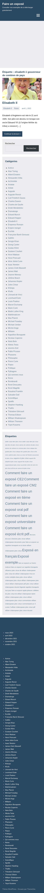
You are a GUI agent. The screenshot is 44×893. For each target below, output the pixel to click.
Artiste (10, 188)
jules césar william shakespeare (24, 580)
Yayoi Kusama (14, 425)
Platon (10, 365)
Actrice (11, 168)
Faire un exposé (13, 3)
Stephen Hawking (15, 405)
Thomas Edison (14, 415)
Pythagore (12, 371)
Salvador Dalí (13, 395)
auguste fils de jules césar (25, 461)
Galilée (11, 238)
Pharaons (12, 355)
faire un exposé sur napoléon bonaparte (24, 567)
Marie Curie (13, 308)
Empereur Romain (15, 225)
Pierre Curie (13, 361)
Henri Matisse (13, 255)
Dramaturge (13, 211)
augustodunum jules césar (12, 465)
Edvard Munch (14, 215)
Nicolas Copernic (15, 338)
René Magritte (14, 388)
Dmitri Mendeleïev (15, 208)
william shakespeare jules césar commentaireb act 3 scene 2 (20, 604)
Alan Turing (13, 171)
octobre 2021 (10, 644)
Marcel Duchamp (15, 305)
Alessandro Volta (15, 178)
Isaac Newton (13, 265)
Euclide (11, 231)
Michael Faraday (15, 321)
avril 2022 (8, 636)
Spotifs (11, 401)
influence (8, 570)
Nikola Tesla (13, 345)
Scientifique (13, 398)
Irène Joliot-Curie (15, 261)
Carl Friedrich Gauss (16, 198)
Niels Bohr (12, 341)
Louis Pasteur (13, 301)
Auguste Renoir (14, 195)
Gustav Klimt (13, 248)
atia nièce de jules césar (12, 445)
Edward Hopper (14, 218)
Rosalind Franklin (15, 391)
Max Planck (13, 318)
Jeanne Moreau (14, 275)
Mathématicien (14, 315)
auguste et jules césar (21, 458)
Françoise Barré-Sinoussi (18, 235)
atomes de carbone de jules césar (29, 445)
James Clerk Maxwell (17, 268)
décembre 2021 (11, 638)
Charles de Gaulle (15, 205)
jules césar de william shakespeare (23, 570)
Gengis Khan (13, 241)
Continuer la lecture (11, 134)
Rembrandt (12, 381)
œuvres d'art (13, 348)
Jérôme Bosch (14, 278)
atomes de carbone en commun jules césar (17, 448)
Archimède (12, 181)
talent (33, 594)
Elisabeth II (9, 102)
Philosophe (12, 358)
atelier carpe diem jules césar (13, 441)
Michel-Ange (13, 328)
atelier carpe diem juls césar (30, 441)
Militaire (11, 331)
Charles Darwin (14, 201)
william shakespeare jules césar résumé (18, 610)
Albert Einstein (14, 175)
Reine (16, 108)
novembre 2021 (11, 641)
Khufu (10, 291)
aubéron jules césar (14, 455)
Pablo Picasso (14, 351)
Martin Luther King (15, 311)
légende (22, 587)
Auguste (11, 191)
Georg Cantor (13, 245)
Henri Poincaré (14, 258)
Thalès (11, 408)
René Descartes (14, 385)
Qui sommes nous (15, 375)
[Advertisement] (22, 44)
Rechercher (10, 143)
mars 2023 (9, 633)
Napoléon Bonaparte (16, 335)
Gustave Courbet (15, 251)
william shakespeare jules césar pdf (23, 607)
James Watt (13, 271)
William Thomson (15, 421)
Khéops (11, 288)
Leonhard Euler (14, 298)
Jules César (13, 285)
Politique (11, 368)
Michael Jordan (14, 325)
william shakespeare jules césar (16, 597)
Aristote (11, 185)
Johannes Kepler (15, 281)
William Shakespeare (17, 418)
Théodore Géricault (16, 411)
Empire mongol (14, 228)
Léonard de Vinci (15, 295)
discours (32, 535)
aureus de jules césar (24, 468)
